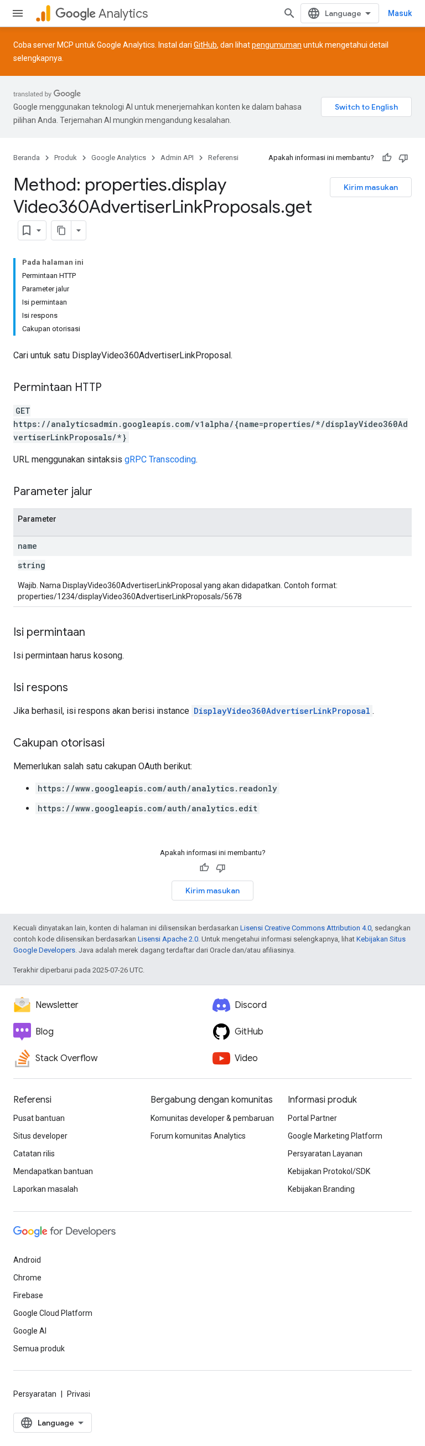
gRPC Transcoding (160, 459)
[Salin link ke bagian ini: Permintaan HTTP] (113, 388)
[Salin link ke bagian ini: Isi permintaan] (96, 633)
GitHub (205, 44)
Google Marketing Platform (335, 1135)
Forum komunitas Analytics (198, 1135)
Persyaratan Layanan (325, 1153)
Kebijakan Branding (321, 1189)
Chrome (27, 1277)
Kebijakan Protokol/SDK (329, 1171)
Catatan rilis (34, 1153)
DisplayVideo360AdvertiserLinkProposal (282, 711)
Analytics (123, 13)
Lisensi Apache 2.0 (168, 939)
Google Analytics (118, 157)
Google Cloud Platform (52, 1313)
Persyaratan (34, 1394)
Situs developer (40, 1135)
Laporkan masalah (45, 1189)
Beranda (26, 157)
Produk (65, 157)
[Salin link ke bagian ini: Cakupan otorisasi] (116, 743)
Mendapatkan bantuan (53, 1171)
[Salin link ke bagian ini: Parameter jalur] (103, 492)
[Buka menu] (18, 13)
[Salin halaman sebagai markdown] (61, 230)
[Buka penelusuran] (289, 13)
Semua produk (39, 1348)
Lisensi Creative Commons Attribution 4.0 (305, 928)
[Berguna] (387, 158)
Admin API (177, 157)
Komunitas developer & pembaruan (212, 1118)
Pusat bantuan (39, 1118)
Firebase (28, 1295)
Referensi (223, 157)
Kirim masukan (371, 187)
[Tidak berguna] (403, 158)
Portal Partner (312, 1118)
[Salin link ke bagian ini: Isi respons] (79, 688)
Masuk (400, 13)
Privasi (78, 1394)
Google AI (29, 1330)
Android (27, 1259)
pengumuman (277, 44)
